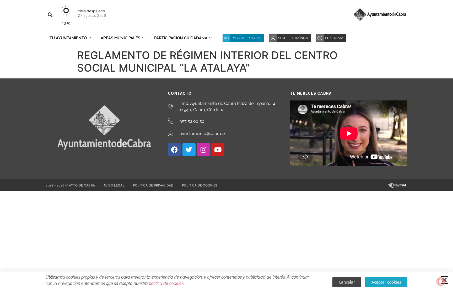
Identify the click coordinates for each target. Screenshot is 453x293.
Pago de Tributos (246, 38)
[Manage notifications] (440, 281)
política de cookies (166, 283)
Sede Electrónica (293, 38)
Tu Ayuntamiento (68, 38)
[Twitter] (189, 149)
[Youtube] (217, 149)
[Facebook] (174, 149)
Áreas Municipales (120, 38)
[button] (50, 14)
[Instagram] (203, 149)
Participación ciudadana (180, 38)
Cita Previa (334, 38)
